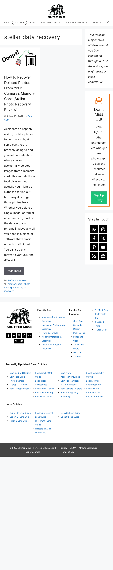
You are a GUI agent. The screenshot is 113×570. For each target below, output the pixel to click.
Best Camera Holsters (71, 388)
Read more (14, 271)
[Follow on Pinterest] (94, 247)
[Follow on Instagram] (103, 229)
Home (6, 22)
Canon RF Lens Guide (20, 413)
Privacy (63, 448)
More (95, 22)
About (32, 22)
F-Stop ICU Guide (18, 384)
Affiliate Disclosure (88, 448)
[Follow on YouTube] (103, 247)
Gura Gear (78, 321)
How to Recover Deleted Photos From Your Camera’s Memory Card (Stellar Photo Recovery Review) (19, 93)
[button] (108, 22)
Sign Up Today (99, 198)
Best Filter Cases (43, 396)
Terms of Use (67, 452)
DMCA (73, 448)
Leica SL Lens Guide (70, 413)
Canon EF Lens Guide (20, 417)
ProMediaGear (102, 310)
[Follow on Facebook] (94, 238)
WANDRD (77, 352)
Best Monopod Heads (20, 388)
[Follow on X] (103, 238)
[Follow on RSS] (94, 256)
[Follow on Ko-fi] (94, 229)
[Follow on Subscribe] (103, 256)
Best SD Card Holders (20, 373)
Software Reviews (18, 280)
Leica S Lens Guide (70, 417)
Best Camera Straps (45, 392)
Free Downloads (49, 22)
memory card (15, 284)
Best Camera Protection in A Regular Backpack (94, 392)
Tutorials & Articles (75, 22)
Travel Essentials (49, 333)
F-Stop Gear (101, 329)
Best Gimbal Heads (44, 388)
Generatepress (32, 452)
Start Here (19, 22)
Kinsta (48, 448)
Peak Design (79, 333)
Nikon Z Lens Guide (19, 421)
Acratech (77, 356)
